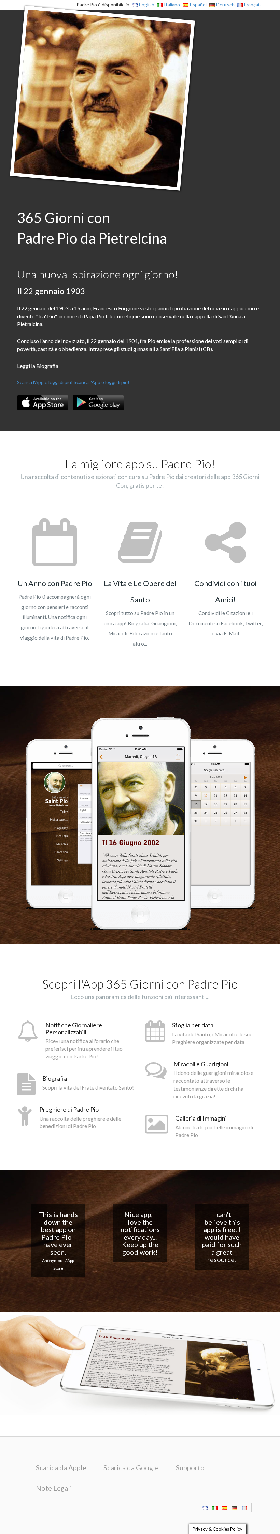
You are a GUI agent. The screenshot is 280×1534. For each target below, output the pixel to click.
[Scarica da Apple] (42, 402)
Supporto (190, 1467)
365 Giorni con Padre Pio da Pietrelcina (92, 228)
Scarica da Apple (61, 1467)
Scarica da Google (131, 1467)
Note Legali (54, 1488)
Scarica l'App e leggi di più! (45, 382)
